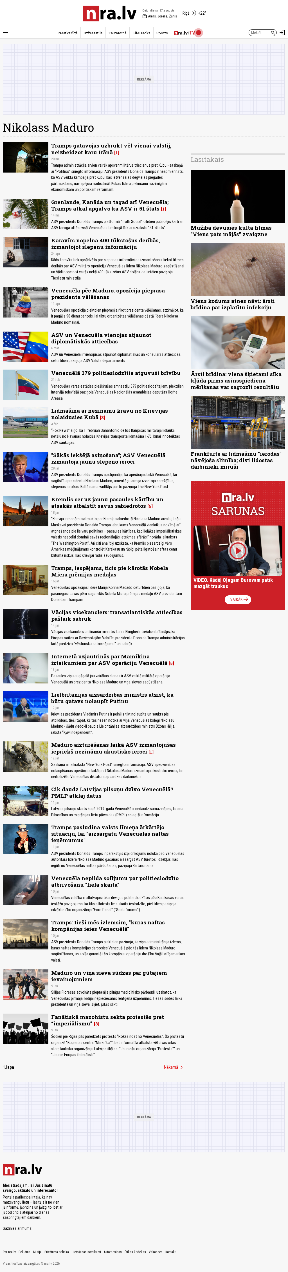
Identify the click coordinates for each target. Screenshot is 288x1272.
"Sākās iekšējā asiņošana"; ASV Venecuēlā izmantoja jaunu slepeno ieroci (108, 458)
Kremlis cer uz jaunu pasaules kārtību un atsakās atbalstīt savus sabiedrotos (107, 502)
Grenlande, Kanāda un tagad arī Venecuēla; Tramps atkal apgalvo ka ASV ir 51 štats (109, 205)
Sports (162, 33)
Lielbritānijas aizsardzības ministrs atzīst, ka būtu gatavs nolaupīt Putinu (112, 698)
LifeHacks (141, 33)
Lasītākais (207, 159)
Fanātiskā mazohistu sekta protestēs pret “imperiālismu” (107, 1020)
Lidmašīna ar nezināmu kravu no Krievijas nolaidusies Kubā (109, 414)
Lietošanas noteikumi (86, 1252)
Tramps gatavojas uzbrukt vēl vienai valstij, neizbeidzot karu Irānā (111, 148)
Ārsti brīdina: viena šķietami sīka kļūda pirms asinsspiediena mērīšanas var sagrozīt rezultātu (236, 380)
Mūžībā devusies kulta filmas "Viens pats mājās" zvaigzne (231, 231)
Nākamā (174, 1067)
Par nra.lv (9, 1252)
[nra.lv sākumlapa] (110, 13)
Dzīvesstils (93, 33)
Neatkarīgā (68, 33)
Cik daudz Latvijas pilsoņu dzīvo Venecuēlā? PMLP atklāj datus (112, 792)
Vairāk (239, 599)
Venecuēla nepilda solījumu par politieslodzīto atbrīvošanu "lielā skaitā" (115, 881)
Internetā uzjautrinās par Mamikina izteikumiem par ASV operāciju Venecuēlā (109, 659)
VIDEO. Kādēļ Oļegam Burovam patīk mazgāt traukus (233, 583)
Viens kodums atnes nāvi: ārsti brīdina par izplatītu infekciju (233, 304)
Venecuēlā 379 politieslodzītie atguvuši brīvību (116, 372)
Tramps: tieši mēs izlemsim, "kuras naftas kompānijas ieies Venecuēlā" (108, 925)
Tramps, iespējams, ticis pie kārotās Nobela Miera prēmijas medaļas (109, 571)
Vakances (156, 1252)
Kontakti (170, 1252)
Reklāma (24, 1252)
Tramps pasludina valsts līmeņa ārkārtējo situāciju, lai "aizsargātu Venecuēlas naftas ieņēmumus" (110, 834)
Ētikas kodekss (135, 1252)
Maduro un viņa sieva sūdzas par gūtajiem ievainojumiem (109, 976)
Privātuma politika (56, 1252)
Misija (37, 1252)
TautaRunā (118, 33)
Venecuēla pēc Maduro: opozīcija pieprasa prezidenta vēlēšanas (108, 293)
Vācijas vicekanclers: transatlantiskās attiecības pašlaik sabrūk (117, 615)
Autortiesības (113, 1252)
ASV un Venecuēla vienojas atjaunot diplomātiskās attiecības (101, 338)
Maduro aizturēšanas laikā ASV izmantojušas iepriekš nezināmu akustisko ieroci (113, 748)
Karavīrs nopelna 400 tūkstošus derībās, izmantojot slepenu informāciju (105, 243)
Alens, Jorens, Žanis (159, 16)
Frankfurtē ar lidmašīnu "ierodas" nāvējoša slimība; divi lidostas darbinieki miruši (236, 460)
